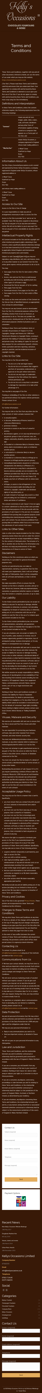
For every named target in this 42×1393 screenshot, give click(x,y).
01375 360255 (7, 1280)
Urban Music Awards (8, 1247)
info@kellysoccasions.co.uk (11, 404)
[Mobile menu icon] (39, 15)
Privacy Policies (29, 901)
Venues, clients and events (10, 1240)
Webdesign (21, 1388)
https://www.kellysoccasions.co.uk (14, 80)
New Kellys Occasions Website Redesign (14, 1227)
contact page (17, 956)
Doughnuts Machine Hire (9, 1233)
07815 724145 (7, 1277)
